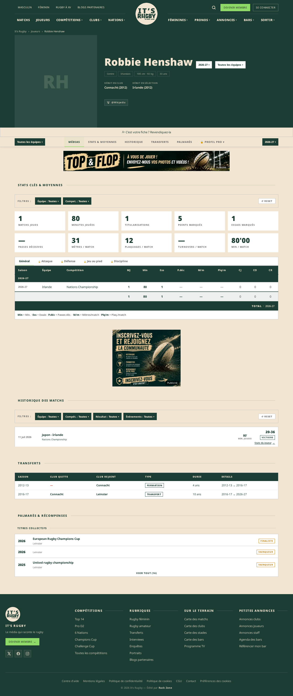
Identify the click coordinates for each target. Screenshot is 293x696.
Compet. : (77, 201)
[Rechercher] (214, 7)
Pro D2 (79, 626)
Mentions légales (94, 681)
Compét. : (77, 416)
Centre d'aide (70, 681)
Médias (74, 142)
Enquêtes (136, 646)
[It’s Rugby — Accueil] (12, 614)
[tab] (24, 261)
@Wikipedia (118, 102)
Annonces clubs (249, 619)
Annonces (227, 20)
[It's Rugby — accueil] (146, 13)
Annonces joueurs (251, 626)
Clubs (96, 20)
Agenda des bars (250, 639)
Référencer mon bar (252, 646)
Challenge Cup (85, 646)
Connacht (103, 485)
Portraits (135, 653)
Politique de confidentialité (126, 681)
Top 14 (79, 619)
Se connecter (265, 7)
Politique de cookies (159, 681)
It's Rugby (21, 31)
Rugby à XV (63, 7)
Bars (249, 20)
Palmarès (184, 142)
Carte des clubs (194, 626)
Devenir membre (235, 7)
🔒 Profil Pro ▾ (212, 142)
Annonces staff (249, 633)
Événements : (140, 416)
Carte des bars (194, 639)
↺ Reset (266, 201)
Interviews (137, 639)
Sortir (268, 20)
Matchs (23, 20)
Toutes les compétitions (91, 653)
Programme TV (194, 646)
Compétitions (69, 20)
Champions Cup (86, 639)
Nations (116, 20)
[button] (146, 437)
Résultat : (107, 416)
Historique (134, 142)
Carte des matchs (196, 619)
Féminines (178, 20)
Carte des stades (195, 633)
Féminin (43, 7)
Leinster (102, 494)
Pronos (202, 20)
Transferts (160, 142)
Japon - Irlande (52, 435)
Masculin (25, 7)
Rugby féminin (139, 619)
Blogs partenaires (91, 7)
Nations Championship (54, 439)
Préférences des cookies (215, 681)
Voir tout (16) (146, 573)
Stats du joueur (265, 442)
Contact (191, 681)
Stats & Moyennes (102, 142)
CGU (179, 681)
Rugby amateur (140, 626)
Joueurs (43, 20)
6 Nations (81, 633)
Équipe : (48, 201)
